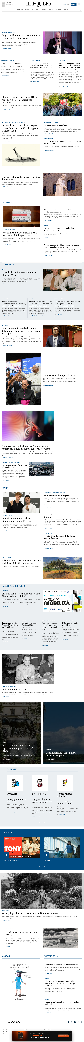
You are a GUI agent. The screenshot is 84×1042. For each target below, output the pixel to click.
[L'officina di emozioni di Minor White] (60, 938)
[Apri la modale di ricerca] (80, 10)
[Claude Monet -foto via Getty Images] (42, 889)
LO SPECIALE (63, 1036)
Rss (4, 1034)
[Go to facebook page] (68, 1022)
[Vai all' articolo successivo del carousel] (44, 822)
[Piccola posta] (40, 783)
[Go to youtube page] (71, 1022)
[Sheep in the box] (62, 847)
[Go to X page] (75, 1022)
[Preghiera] (15, 783)
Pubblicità (26, 1029)
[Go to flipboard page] (81, 1022)
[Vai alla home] (38, 4)
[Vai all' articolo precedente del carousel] (39, 822)
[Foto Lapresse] (62, 104)
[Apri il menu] (4, 10)
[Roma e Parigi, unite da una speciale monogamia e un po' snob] (20, 733)
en (81, 4)
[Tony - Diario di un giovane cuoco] (22, 847)
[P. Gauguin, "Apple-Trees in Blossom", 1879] (62, 568)
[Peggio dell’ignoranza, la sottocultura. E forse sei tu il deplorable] (62, 42)
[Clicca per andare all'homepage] (14, 1022)
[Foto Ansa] (62, 336)
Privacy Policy (47, 1029)
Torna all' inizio (74, 1030)
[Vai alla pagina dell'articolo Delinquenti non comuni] (28, 669)
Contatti (5, 1029)
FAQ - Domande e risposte (9, 1031)
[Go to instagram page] (78, 1022)
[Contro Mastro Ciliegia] (65, 783)
